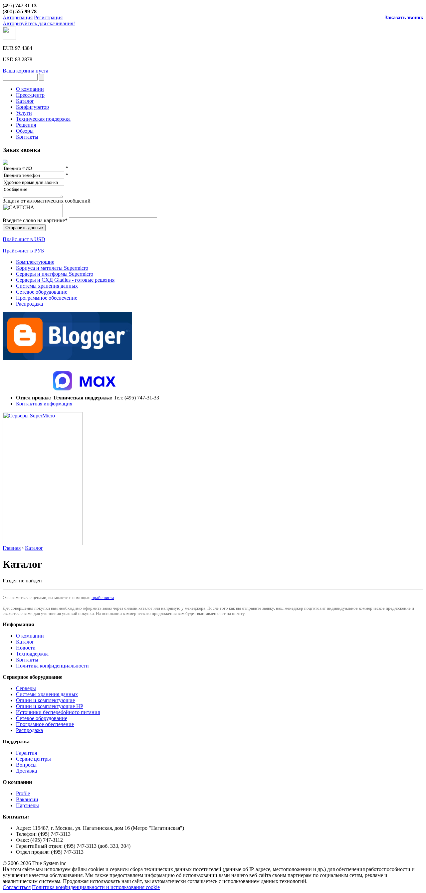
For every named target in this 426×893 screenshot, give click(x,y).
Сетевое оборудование (41, 292)
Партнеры (27, 805)
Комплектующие (35, 262)
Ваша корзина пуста (25, 71)
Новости (26, 648)
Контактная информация (44, 403)
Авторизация (18, 17)
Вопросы (26, 765)
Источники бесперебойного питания (58, 712)
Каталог (34, 548)
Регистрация (48, 17)
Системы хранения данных (47, 286)
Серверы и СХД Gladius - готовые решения (65, 280)
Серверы (26, 688)
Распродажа (29, 304)
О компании (30, 636)
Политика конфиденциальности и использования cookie (96, 887)
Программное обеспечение (46, 298)
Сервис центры (33, 759)
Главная (12, 548)
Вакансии (27, 799)
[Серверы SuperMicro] (43, 543)
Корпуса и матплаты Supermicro (52, 268)
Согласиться (17, 887)
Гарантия (26, 753)
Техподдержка (32, 654)
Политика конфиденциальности (52, 666)
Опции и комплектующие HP (49, 706)
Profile (23, 793)
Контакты (27, 660)
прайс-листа (103, 597)
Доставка (26, 771)
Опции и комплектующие (45, 700)
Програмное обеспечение (45, 724)
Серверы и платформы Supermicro (54, 274)
